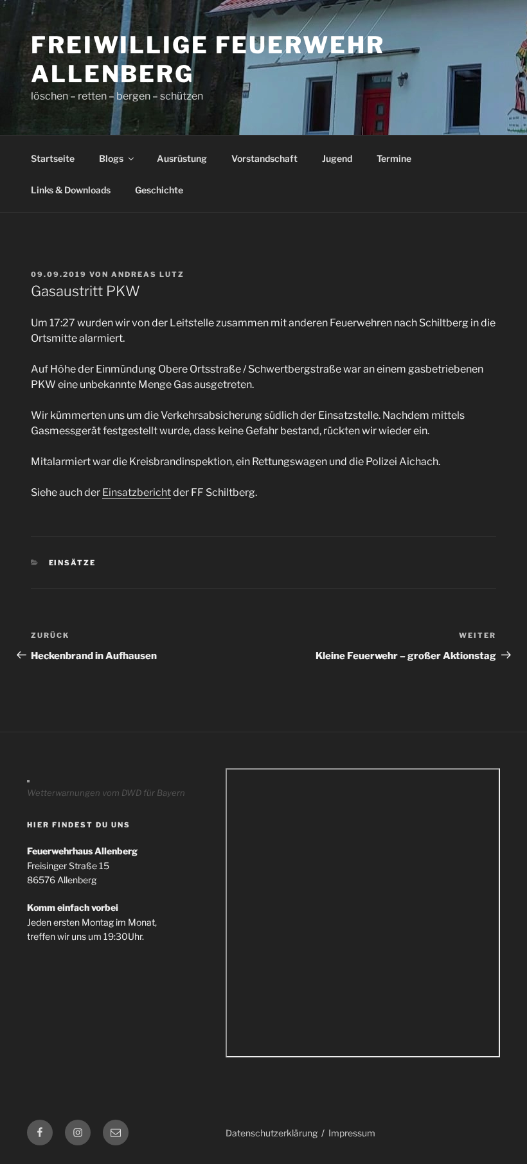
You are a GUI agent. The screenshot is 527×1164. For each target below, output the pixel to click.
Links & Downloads (71, 189)
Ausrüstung (182, 158)
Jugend (337, 158)
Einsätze (72, 562)
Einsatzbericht (136, 492)
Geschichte (159, 189)
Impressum (351, 1132)
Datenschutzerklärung (271, 1132)
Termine (394, 158)
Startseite (53, 158)
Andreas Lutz (147, 274)
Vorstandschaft (264, 158)
